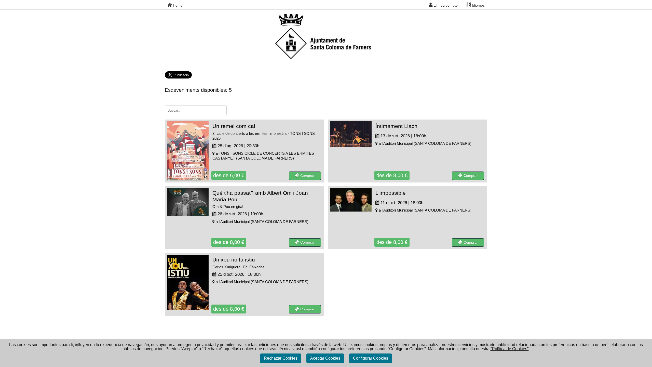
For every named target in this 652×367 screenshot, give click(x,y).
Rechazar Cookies (280, 358)
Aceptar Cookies (325, 358)
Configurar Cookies (370, 358)
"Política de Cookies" (510, 349)
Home (177, 5)
